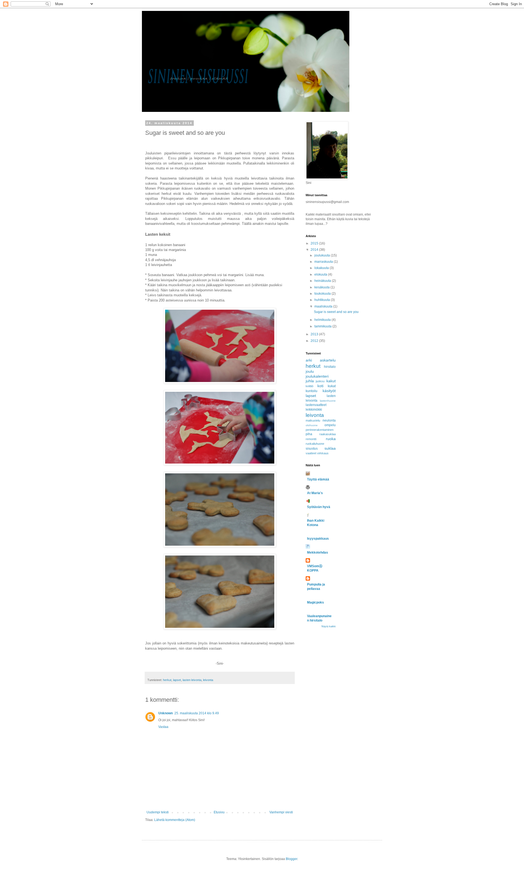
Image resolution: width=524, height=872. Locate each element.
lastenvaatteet (316, 405)
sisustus (312, 448)
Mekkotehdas (317, 552)
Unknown (165, 713)
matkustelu (313, 420)
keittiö (309, 386)
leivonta (208, 680)
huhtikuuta (322, 300)
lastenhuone (328, 400)
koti (320, 386)
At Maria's (315, 493)
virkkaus (323, 453)
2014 (315, 250)
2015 (315, 243)
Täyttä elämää (318, 479)
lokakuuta (322, 268)
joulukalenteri (317, 376)
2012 (315, 341)
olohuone (312, 425)
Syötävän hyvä (318, 507)
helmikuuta (323, 320)
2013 (315, 334)
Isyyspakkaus (318, 538)
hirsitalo (330, 367)
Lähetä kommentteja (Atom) (174, 820)
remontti (311, 439)
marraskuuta (324, 262)
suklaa (330, 448)
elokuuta (321, 274)
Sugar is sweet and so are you (336, 312)
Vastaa (163, 727)
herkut (167, 680)
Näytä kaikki (328, 626)
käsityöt (329, 391)
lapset (177, 680)
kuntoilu (311, 391)
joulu (310, 371)
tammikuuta (323, 326)
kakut (331, 381)
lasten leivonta (192, 680)
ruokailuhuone (315, 443)
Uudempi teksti (158, 812)
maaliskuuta (323, 306)
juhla (310, 381)
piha (309, 434)
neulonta (329, 420)
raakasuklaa (327, 434)
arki (309, 360)
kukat (332, 386)
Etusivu (219, 812)
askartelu (328, 360)
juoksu (320, 381)
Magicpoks (315, 602)
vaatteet (311, 453)
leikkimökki (314, 409)
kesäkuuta (322, 287)
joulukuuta (322, 255)
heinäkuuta (323, 281)
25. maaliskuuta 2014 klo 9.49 (196, 713)
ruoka (331, 439)
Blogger (291, 859)
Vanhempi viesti (281, 812)
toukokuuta (323, 293)
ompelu (330, 425)
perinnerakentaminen (320, 429)
